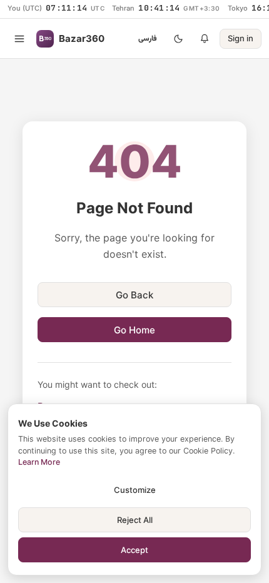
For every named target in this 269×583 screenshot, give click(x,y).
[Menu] (19, 39)
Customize (135, 490)
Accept (134, 550)
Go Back (134, 295)
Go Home (134, 330)
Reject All (135, 520)
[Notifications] (204, 38)
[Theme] (178, 38)
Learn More (39, 462)
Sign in (240, 38)
